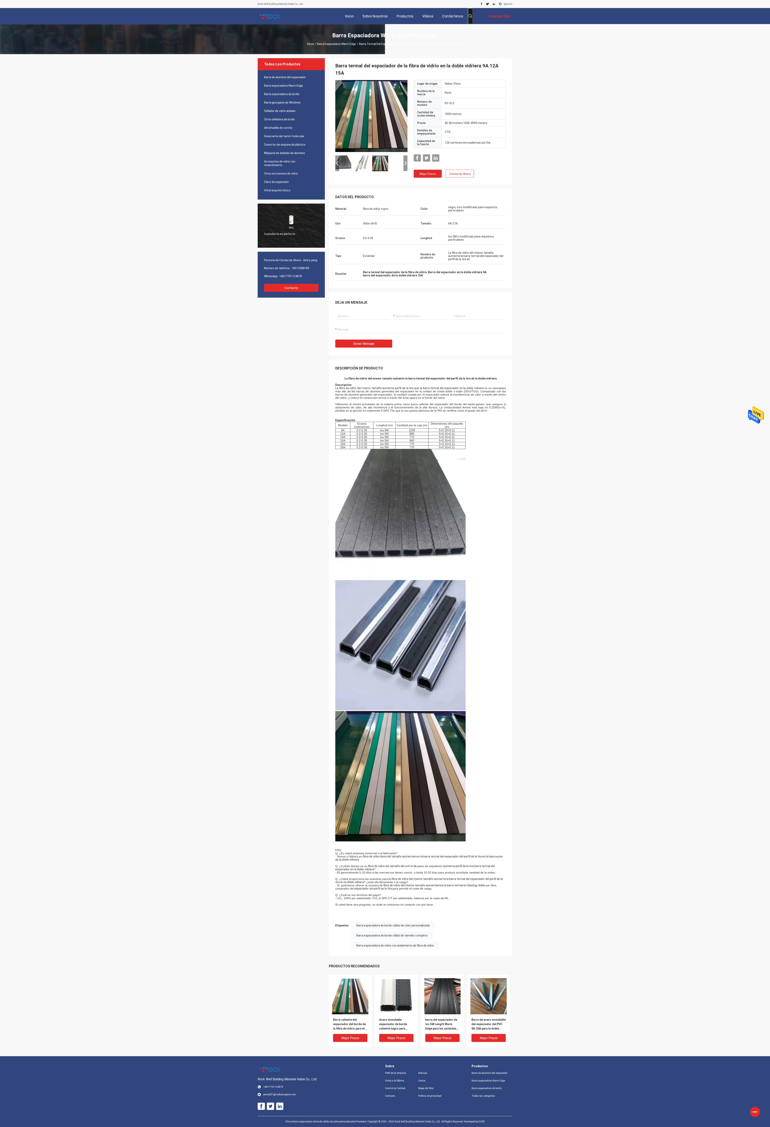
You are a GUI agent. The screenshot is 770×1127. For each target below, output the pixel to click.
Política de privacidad (429, 1096)
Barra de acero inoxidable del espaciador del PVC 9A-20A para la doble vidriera (488, 1024)
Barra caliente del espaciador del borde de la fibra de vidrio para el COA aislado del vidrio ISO (349, 1024)
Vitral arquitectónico (277, 190)
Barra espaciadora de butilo (281, 94)
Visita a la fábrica (394, 1080)
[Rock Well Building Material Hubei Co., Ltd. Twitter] (487, 4)
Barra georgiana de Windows (282, 102)
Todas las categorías (483, 1096)
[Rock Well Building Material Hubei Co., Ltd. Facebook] (481, 4)
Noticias (422, 1073)
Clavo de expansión (276, 182)
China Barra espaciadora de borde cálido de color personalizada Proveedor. (326, 1121)
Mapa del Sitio (426, 1088)
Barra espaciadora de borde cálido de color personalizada (393, 925)
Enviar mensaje (363, 344)
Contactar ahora (460, 173)
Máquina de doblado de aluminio (284, 153)
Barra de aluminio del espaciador (285, 77)
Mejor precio (428, 173)
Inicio (310, 44)
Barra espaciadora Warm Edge (336, 44)
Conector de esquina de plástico (285, 144)
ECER (482, 1121)
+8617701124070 (290, 276)
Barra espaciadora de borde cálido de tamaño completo (392, 935)
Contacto (291, 288)
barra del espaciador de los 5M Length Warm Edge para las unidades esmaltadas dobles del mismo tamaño (441, 1024)
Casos (422, 1080)
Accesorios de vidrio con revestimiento (279, 163)
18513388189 (300, 268)
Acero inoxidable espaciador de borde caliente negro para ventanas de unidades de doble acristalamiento (395, 1024)
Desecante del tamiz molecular (284, 136)
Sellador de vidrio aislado (280, 111)
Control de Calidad (395, 1088)
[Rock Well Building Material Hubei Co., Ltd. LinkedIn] (493, 4)
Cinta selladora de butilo (279, 119)
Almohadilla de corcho (278, 127)
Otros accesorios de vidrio (281, 173)
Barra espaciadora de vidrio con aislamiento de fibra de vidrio (395, 945)
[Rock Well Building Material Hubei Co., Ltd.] (271, 16)
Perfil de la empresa (395, 1073)
